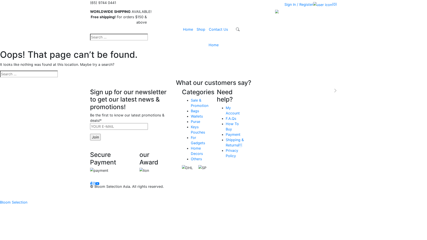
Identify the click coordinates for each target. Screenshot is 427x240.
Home (188, 29)
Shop (201, 29)
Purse (195, 121)
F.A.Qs (231, 118)
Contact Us (218, 29)
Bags (195, 111)
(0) (334, 4)
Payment (233, 134)
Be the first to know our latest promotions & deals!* (127, 118)
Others (196, 159)
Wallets (197, 116)
